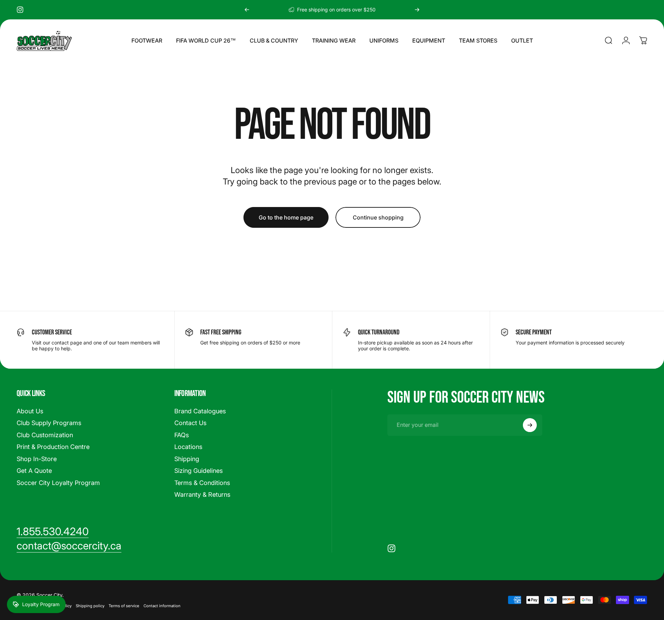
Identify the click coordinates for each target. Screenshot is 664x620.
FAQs (181, 435)
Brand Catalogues (200, 411)
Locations (188, 446)
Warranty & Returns (202, 494)
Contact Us (190, 422)
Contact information (162, 605)
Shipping (186, 458)
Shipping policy (90, 605)
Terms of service (124, 605)
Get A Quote (34, 470)
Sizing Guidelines (198, 470)
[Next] (417, 9)
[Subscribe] (530, 425)
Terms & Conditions (202, 482)
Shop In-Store (37, 458)
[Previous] (247, 9)
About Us (30, 411)
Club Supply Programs (49, 422)
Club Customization (45, 435)
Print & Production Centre (53, 446)
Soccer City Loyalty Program (58, 482)
